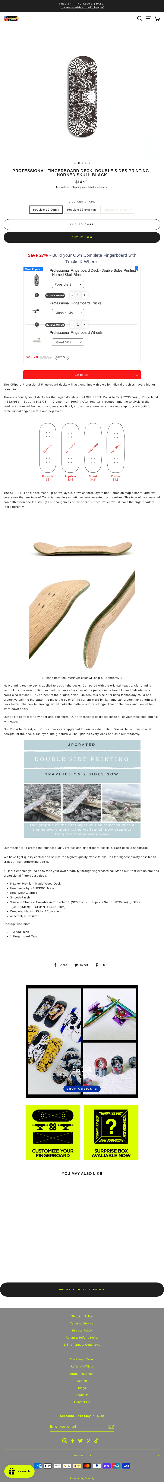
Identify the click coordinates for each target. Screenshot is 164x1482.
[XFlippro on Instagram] (64, 1440)
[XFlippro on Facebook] (72, 1440)
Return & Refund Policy (82, 1337)
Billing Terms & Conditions (82, 1344)
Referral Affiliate (82, 1366)
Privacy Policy (82, 1330)
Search (82, 1380)
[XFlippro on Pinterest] (88, 1440)
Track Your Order (82, 1359)
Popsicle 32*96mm (46, 209)
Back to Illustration (85, 1289)
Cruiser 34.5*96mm (117, 209)
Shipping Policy (82, 1316)
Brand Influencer (82, 1373)
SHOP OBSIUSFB (82, 1088)
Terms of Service (82, 1323)
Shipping (77, 187)
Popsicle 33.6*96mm (81, 209)
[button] (72, 295)
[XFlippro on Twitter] (80, 1440)
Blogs (82, 1388)
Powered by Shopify (82, 1478)
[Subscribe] (111, 1426)
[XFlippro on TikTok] (96, 1440)
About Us (82, 1395)
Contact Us (82, 1402)
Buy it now (82, 237)
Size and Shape (82, 202)
